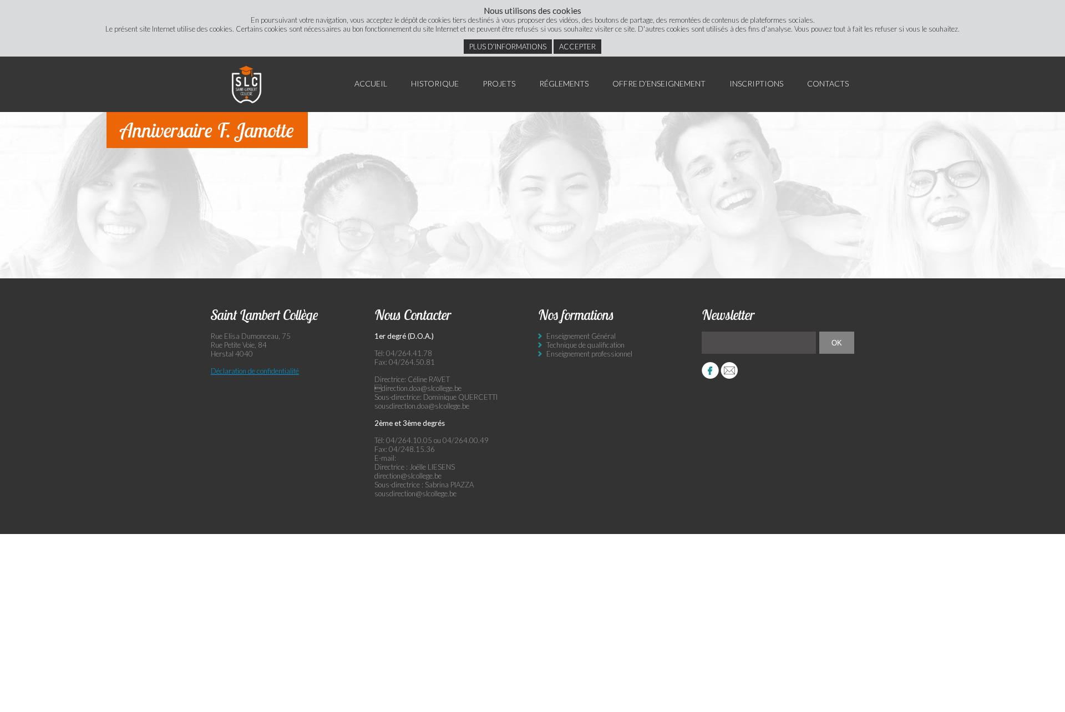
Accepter (577, 46)
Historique (435, 83)
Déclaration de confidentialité (255, 371)
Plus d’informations (507, 46)
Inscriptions (756, 83)
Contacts (828, 83)
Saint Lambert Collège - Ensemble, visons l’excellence (246, 84)
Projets (499, 83)
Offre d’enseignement (659, 83)
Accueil (370, 83)
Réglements (564, 83)
